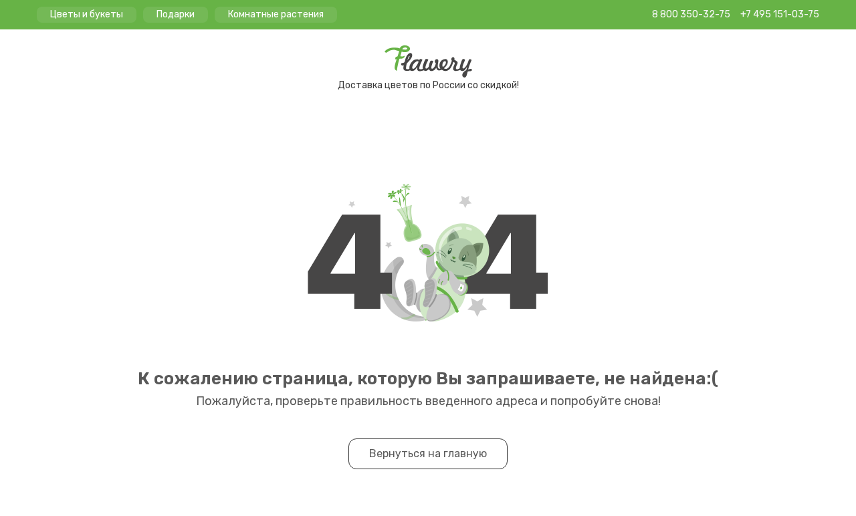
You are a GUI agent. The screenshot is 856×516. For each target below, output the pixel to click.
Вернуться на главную (428, 453)
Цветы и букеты (86, 14)
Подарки (175, 14)
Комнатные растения (276, 14)
